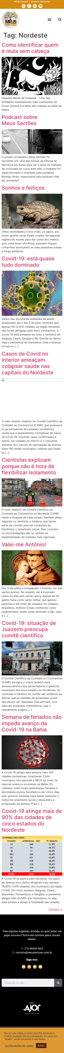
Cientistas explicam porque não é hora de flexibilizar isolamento (29, 466)
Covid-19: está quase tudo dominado (28, 261)
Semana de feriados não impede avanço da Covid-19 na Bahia (32, 723)
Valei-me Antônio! (24, 544)
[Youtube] (40, 6)
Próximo (55, 909)
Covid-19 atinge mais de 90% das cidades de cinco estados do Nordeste (32, 820)
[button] (49, 19)
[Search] (58, 983)
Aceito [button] (41, 1045)
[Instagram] (29, 6)
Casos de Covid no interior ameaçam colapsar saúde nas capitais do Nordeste (27, 363)
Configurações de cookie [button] (19, 1045)
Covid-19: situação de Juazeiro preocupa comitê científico (29, 629)
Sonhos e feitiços (23, 188)
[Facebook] (24, 6)
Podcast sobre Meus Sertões (19, 120)
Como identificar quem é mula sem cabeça (30, 48)
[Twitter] (35, 6)
